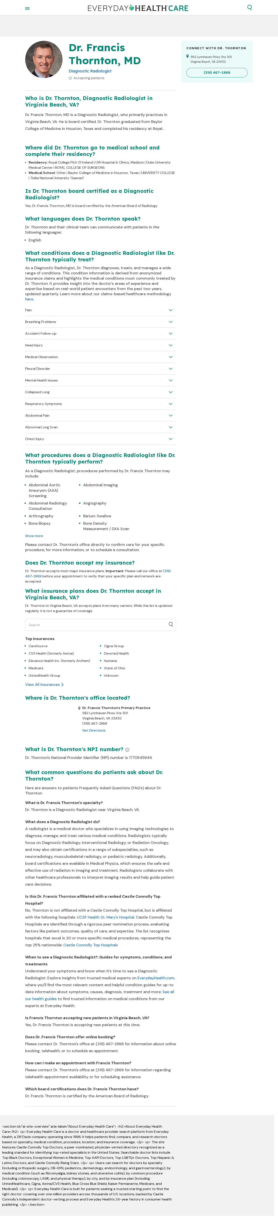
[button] (249, 7)
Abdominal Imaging (100, 485)
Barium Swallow (97, 516)
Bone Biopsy (40, 523)
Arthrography (41, 516)
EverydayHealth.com (155, 978)
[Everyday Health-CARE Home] (138, 7)
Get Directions (94, 730)
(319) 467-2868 (110, 1043)
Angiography (94, 503)
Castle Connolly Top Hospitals (90, 945)
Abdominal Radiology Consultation (48, 506)
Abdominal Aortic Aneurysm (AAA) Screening (44, 490)
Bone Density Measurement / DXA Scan (106, 526)
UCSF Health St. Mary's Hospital (105, 917)
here (29, 299)
